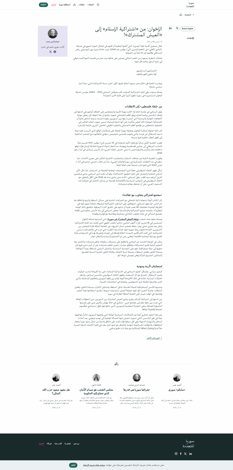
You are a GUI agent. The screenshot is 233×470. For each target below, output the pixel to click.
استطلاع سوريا (64, 5)
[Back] (193, 15)
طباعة (189, 38)
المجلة (91, 5)
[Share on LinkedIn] (170, 28)
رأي (74, 5)
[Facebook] (55, 52)
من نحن (76, 444)
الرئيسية (188, 15)
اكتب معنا (58, 444)
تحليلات (81, 5)
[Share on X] (177, 28)
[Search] (98, 4)
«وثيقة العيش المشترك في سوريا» (123, 219)
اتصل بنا (68, 444)
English (43, 5)
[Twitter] (50, 52)
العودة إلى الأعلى (153, 338)
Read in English (187, 29)
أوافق (73, 465)
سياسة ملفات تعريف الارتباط (94, 465)
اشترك (53, 5)
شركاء (49, 444)
